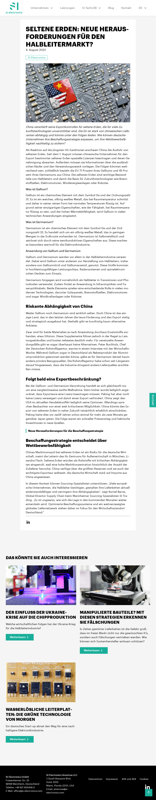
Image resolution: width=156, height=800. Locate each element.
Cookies (144, 779)
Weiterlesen (18, 637)
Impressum (112, 779)
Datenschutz (95, 779)
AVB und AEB (129, 779)
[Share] (28, 522)
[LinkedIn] (147, 787)
